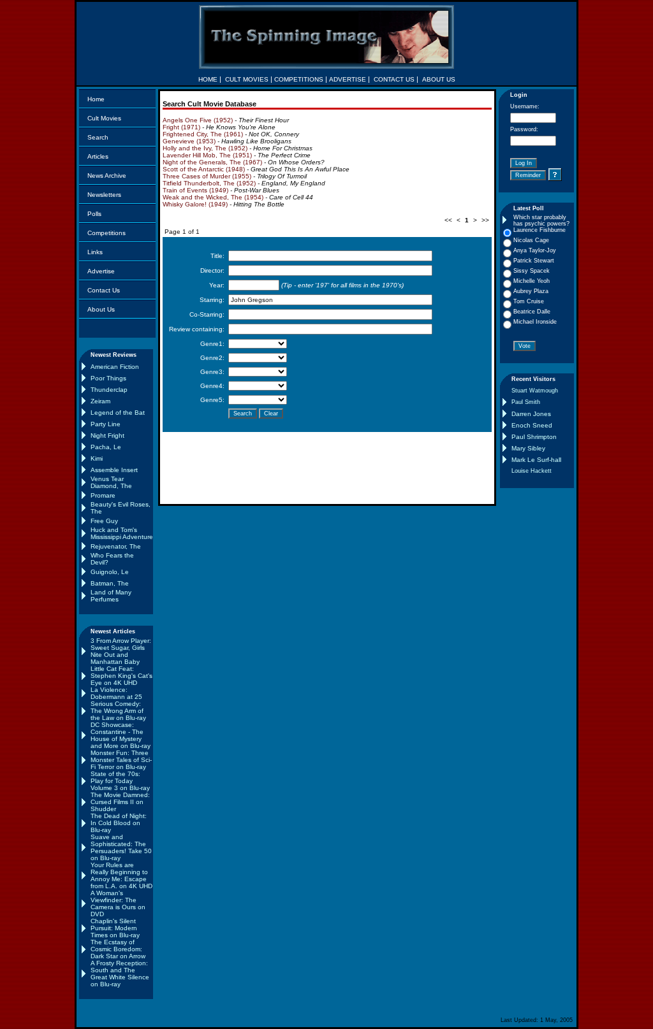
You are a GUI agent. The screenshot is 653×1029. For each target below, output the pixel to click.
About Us (101, 309)
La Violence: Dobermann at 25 (116, 693)
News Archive (106, 175)
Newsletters (104, 194)
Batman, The (110, 583)
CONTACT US (394, 79)
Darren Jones (531, 413)
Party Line (106, 424)
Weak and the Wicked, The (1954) (213, 197)
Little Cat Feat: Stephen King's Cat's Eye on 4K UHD (121, 675)
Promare (103, 495)
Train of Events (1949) (195, 190)
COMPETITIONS (298, 79)
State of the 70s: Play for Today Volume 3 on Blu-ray (120, 780)
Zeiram (100, 401)
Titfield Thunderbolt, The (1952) (209, 183)
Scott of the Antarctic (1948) (204, 169)
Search (97, 137)
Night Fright (107, 435)
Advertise (101, 271)
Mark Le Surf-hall (536, 459)
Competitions (106, 232)
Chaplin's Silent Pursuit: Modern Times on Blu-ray (115, 928)
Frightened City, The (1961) (203, 134)
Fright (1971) (181, 127)
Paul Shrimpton (534, 436)
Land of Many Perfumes (111, 596)
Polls (94, 213)
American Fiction (115, 366)
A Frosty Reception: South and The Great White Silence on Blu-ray (120, 974)
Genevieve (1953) (189, 141)
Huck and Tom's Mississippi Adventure (122, 533)
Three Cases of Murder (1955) (207, 176)
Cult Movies (104, 118)
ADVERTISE (347, 79)
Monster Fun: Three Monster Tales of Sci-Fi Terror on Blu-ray (121, 759)
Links (95, 251)
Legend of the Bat (118, 412)
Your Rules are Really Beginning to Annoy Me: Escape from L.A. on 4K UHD (121, 875)
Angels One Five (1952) (198, 120)
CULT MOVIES (246, 79)
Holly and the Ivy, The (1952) (205, 148)
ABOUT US (438, 79)
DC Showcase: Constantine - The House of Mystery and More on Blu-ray (120, 735)
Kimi (97, 458)
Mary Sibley (528, 448)
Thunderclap (109, 389)
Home (96, 99)
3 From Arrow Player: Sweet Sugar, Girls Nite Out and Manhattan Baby (121, 651)
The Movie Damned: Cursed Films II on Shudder (120, 801)
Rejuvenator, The (116, 546)
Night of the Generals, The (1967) (212, 162)
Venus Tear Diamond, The (111, 482)
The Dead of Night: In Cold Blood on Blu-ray (119, 822)
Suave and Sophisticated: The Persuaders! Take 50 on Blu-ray (121, 847)
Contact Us (103, 290)
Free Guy (104, 520)
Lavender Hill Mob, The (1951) (207, 155)
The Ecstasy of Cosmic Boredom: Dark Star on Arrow (118, 949)
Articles (97, 156)
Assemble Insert (114, 469)
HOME (207, 79)
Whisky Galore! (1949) (195, 204)
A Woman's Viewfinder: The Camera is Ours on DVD (118, 903)
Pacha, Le (106, 446)
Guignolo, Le (110, 571)
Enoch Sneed (531, 425)
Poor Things (108, 378)
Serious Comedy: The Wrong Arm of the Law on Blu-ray (118, 710)
